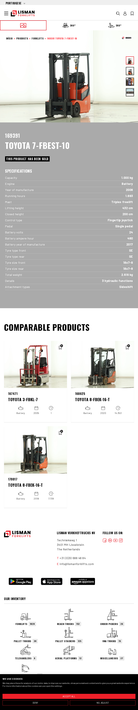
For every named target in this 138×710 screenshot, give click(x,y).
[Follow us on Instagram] (121, 540)
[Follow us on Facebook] (105, 540)
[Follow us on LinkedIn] (110, 540)
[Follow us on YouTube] (115, 540)
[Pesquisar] (118, 13)
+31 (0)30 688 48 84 (73, 558)
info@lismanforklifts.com (77, 564)
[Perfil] (125, 13)
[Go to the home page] (22, 13)
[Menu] (6, 13)
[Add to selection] (60, 347)
